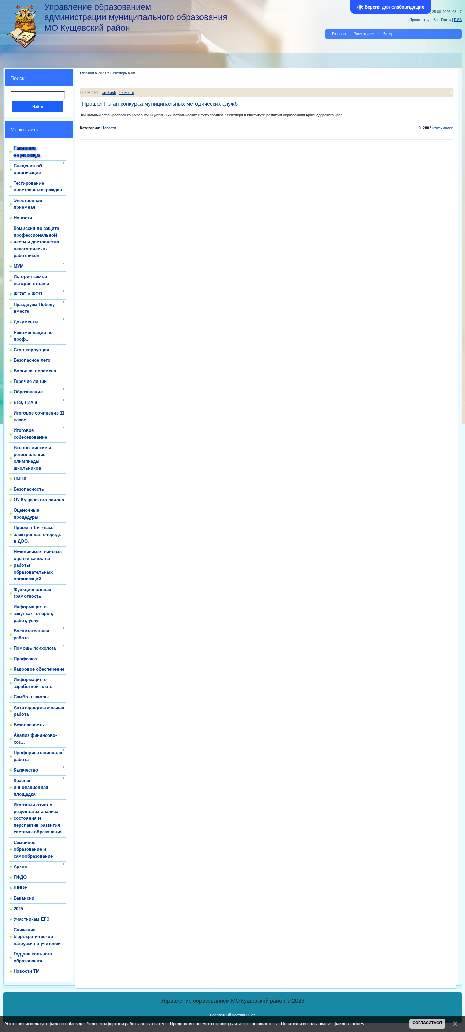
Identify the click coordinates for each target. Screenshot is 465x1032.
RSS (458, 20)
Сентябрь (118, 73)
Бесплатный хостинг (227, 1015)
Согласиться (427, 1023)
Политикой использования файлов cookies (322, 1023)
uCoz (250, 1015)
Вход (387, 34)
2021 (102, 73)
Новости (126, 92)
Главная (339, 34)
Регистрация (364, 34)
